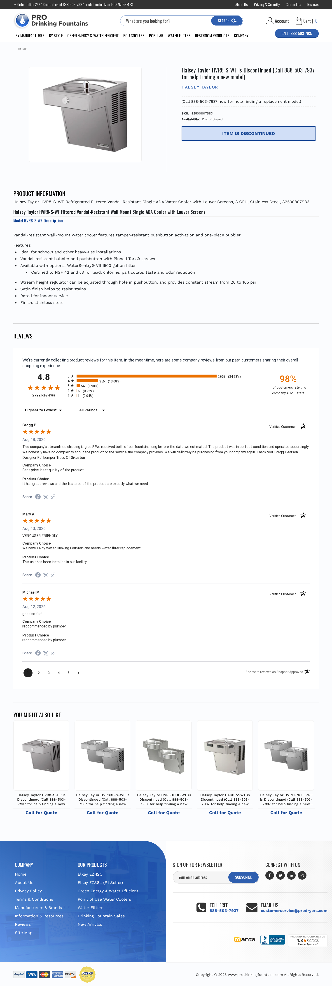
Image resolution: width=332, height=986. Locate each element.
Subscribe (243, 877)
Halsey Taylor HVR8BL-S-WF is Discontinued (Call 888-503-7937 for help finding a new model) (102, 799)
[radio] (166, 376)
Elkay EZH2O (90, 874)
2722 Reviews (48, 395)
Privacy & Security (267, 4)
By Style (56, 35)
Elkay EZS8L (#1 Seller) (100, 882)
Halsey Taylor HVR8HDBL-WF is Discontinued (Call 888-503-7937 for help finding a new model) (164, 799)
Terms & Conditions (34, 899)
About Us (241, 4)
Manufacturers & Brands (38, 907)
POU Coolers (134, 35)
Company (241, 35)
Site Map (23, 932)
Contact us (293, 4)
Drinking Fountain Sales (101, 916)
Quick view (41, 754)
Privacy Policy (28, 890)
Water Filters (179, 35)
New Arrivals (90, 924)
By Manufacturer (30, 35)
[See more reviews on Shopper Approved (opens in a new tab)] (53, 496)
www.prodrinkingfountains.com (255, 974)
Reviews (313, 4)
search (223, 20)
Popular (156, 35)
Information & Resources (39, 916)
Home (20, 874)
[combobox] (181, 20)
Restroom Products (212, 35)
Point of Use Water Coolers (104, 899)
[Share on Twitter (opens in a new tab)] (45, 496)
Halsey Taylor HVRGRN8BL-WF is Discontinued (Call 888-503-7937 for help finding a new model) (286, 799)
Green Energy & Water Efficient (93, 35)
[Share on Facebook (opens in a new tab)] (38, 497)
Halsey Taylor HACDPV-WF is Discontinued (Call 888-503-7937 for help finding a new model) (225, 799)
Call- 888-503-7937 (297, 33)
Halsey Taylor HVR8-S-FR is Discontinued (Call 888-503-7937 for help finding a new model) (41, 799)
